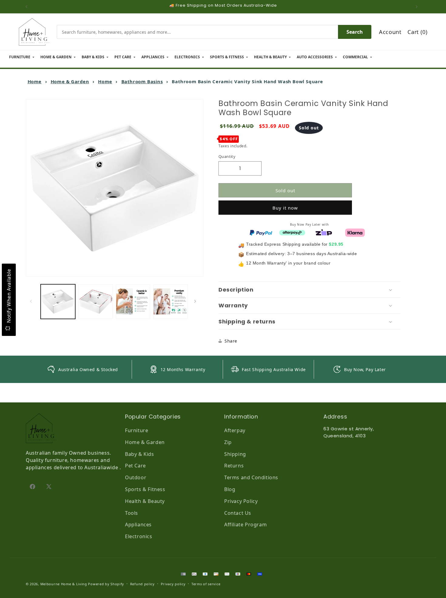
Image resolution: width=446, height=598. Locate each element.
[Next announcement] (418, 6)
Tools (131, 513)
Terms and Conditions (251, 477)
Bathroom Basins (142, 81)
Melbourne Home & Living (63, 584)
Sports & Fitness (145, 489)
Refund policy (142, 584)
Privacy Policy (241, 501)
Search (354, 32)
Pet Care (135, 465)
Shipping (235, 454)
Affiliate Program (245, 524)
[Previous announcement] (28, 6)
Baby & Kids (139, 454)
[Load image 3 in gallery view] (133, 301)
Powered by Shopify (106, 584)
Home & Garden (70, 81)
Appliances (138, 524)
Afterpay (234, 430)
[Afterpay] (292, 232)
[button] (309, 290)
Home (35, 81)
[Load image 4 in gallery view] (170, 301)
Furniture (136, 430)
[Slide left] (32, 301)
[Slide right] (196, 301)
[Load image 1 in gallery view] (58, 301)
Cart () (417, 32)
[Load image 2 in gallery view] (95, 301)
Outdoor (135, 477)
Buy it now (285, 208)
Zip (228, 442)
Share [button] (231, 341)
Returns (234, 465)
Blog (229, 489)
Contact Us (237, 513)
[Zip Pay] (323, 232)
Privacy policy (173, 584)
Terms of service (205, 584)
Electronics (138, 536)
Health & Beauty (145, 501)
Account (390, 32)
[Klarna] (355, 232)
